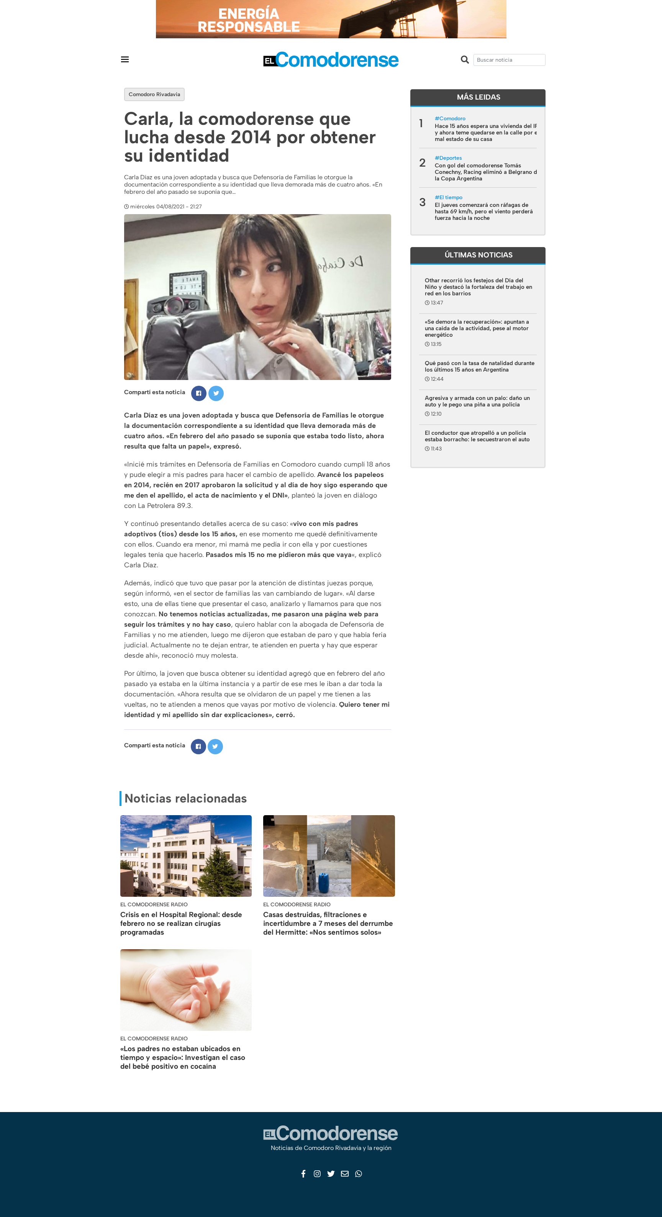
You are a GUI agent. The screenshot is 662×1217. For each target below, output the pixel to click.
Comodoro (452, 118)
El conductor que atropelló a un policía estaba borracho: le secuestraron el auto (477, 436)
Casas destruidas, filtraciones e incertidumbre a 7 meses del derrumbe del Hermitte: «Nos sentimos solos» (328, 923)
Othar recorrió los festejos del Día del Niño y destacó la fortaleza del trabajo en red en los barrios (478, 287)
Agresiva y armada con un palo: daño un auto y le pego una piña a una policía (477, 401)
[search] (510, 60)
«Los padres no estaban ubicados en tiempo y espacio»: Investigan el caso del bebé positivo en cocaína (182, 1057)
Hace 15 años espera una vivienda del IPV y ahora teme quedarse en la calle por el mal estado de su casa (488, 133)
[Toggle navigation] (125, 59)
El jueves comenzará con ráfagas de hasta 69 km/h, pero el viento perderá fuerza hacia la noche (484, 211)
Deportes (450, 158)
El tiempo (450, 197)
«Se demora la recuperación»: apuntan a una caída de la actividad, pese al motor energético (477, 328)
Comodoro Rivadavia (154, 94)
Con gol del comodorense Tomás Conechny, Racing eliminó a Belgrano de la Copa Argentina (487, 172)
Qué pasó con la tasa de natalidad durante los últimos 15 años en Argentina (479, 366)
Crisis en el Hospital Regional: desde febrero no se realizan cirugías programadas (181, 923)
